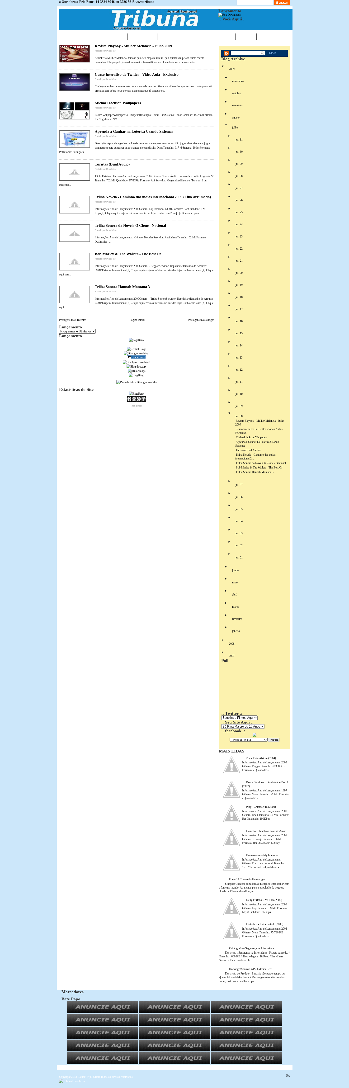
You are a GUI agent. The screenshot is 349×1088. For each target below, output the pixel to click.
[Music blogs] (137, 371)
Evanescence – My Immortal (262, 855)
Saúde (167, 36)
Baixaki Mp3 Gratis (89, 1077)
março (235, 606)
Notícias (89, 36)
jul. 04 (239, 521)
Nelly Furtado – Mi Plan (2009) (264, 900)
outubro (236, 93)
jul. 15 (239, 333)
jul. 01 (239, 557)
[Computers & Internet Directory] (136, 366)
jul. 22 (239, 248)
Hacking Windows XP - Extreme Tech (250, 969)
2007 (232, 656)
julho (235, 127)
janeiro (236, 631)
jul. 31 (239, 139)
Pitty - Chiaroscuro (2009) (261, 807)
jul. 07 (239, 485)
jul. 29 (239, 164)
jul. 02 (239, 545)
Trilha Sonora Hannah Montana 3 (122, 287)
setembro (237, 105)
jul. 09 (239, 406)
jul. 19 (239, 285)
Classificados (197, 36)
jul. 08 (239, 416)
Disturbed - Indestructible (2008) (264, 924)
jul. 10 (239, 394)
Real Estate (137, 406)
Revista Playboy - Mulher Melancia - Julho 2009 (133, 46)
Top (288, 1075)
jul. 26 (239, 200)
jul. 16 (239, 321)
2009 (232, 69)
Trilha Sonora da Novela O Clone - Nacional (130, 225)
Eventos (115, 36)
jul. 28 (239, 176)
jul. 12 (239, 369)
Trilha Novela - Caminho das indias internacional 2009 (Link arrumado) (153, 197)
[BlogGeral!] (136, 353)
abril (234, 594)
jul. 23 (239, 236)
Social (246, 36)
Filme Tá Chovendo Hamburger (247, 879)
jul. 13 (239, 357)
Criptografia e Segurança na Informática (251, 948)
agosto (236, 117)
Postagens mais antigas (201, 320)
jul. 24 (239, 224)
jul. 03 (239, 533)
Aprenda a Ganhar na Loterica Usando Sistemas (134, 131)
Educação (142, 36)
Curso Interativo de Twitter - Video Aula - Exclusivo (137, 74)
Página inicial (137, 320)
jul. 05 (239, 509)
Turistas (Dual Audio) (112, 164)
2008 (232, 643)
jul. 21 (239, 260)
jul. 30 (239, 151)
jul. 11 (239, 381)
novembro (238, 81)
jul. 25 (239, 212)
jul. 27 (239, 188)
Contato (269, 36)
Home (67, 36)
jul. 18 (239, 297)
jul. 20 (239, 272)
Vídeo (226, 36)
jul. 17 (239, 309)
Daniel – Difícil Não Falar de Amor (266, 831)
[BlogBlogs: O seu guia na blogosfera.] (137, 375)
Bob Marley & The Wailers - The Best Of (128, 254)
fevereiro (237, 618)
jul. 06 (239, 497)
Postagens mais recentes (72, 320)
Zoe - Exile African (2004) (261, 758)
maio (235, 582)
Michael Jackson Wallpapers (118, 103)
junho (235, 570)
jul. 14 (239, 345)
